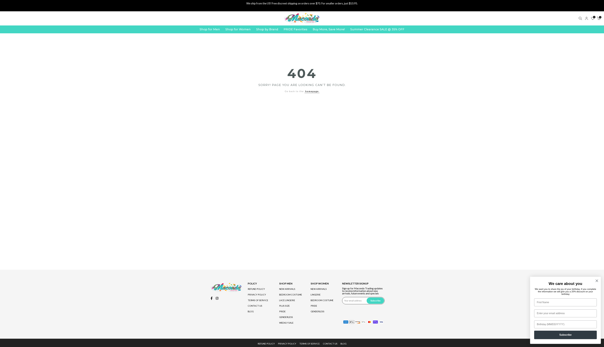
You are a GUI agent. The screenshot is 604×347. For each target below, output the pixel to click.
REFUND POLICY (256, 289)
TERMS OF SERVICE (258, 300)
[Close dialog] (597, 281)
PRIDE (282, 311)
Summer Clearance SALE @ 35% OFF (377, 29)
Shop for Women (238, 29)
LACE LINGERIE (287, 300)
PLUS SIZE (284, 305)
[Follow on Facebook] (211, 298)
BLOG (251, 311)
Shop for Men (210, 29)
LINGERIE (316, 294)
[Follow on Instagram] (217, 298)
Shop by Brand (267, 29)
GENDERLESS (286, 317)
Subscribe (565, 334)
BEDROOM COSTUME (290, 294)
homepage (312, 91)
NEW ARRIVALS (287, 289)
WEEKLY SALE (286, 322)
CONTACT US (255, 305)
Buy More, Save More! (329, 29)
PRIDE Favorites (295, 29)
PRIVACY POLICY (257, 294)
